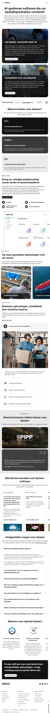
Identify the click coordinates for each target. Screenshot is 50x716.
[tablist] (25, 365)
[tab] (25, 326)
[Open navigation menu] (3, 2)
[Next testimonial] (44, 452)
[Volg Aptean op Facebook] (40, 684)
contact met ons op (41, 542)
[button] (16, 282)
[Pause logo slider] (46, 102)
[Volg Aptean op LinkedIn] (45, 684)
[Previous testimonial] (41, 452)
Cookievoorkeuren (6, 709)
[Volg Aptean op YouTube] (47, 684)
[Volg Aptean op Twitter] (42, 684)
